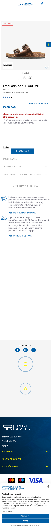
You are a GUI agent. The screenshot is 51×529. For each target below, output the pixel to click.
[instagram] (25, 350)
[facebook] (17, 350)
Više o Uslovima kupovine (19, 236)
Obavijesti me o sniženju (38, 103)
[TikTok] (33, 350)
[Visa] (36, 480)
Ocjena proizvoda (13, 167)
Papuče (6, 90)
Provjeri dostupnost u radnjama (22, 174)
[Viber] (30, 78)
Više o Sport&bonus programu (22, 212)
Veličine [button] (16, 131)
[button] (47, 67)
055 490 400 (16, 436)
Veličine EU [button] (7, 131)
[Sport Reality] (25, 5)
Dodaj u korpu (22, 151)
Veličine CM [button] (25, 131)
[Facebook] (20, 78)
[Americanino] (8, 65)
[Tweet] (25, 78)
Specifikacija (10, 159)
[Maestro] (21, 480)
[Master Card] (11, 480)
